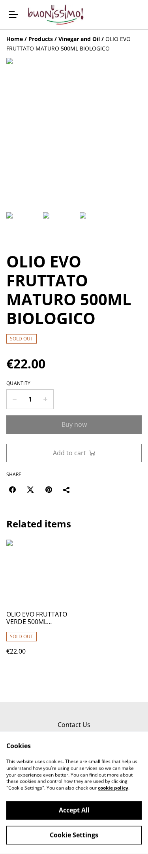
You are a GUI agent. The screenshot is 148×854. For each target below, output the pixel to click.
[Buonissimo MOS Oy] (55, 14)
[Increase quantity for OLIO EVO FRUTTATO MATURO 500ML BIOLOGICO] (45, 399)
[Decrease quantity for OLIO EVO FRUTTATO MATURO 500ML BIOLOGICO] (14, 399)
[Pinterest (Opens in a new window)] (48, 489)
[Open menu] (13, 14)
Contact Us (74, 724)
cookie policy (113, 788)
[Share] (67, 489)
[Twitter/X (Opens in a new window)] (30, 489)
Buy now (74, 424)
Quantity (18, 383)
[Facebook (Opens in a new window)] (12, 489)
